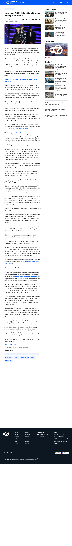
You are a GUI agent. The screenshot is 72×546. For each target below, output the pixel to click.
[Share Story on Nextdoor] (33, 19)
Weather (17, 436)
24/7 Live (22, 2)
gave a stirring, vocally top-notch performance (23, 276)
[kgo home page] (6, 434)
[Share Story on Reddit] (29, 19)
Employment (57, 445)
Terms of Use (42, 458)
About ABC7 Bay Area (59, 434)
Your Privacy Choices (13, 458)
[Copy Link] (39, 19)
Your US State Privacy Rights (33, 458)
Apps (16, 445)
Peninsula (27, 441)
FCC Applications (6, 459)
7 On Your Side (40, 436)
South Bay (27, 439)
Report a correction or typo (10, 344)
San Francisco (28, 434)
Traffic (16, 439)
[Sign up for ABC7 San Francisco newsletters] (14, 452)
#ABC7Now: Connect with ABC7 (61, 439)
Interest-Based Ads (49, 458)
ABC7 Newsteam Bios (59, 436)
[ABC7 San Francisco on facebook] (4, 452)
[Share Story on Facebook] (23, 19)
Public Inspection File (58, 458)
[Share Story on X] (26, 19)
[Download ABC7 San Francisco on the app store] (58, 453)
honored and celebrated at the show (17, 128)
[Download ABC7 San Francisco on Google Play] (65, 453)
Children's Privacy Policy (22, 458)
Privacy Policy (5, 458)
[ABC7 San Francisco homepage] (12, 2)
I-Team (38, 439)
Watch (16, 441)
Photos (16, 443)
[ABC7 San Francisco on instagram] (11, 452)
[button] (3, 2)
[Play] (56, 49)
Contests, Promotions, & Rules (61, 448)
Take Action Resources (42, 434)
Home (16, 434)
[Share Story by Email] (36, 19)
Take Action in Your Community (61, 441)
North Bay (27, 443)
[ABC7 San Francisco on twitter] (7, 452)
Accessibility (56, 443)
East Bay (27, 436)
